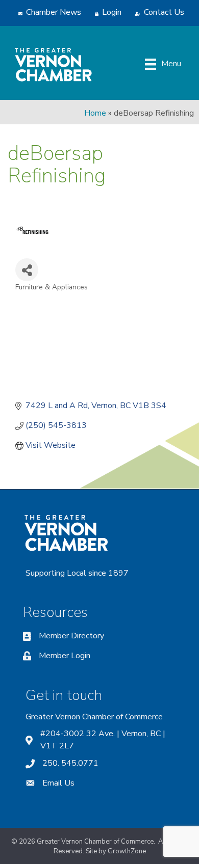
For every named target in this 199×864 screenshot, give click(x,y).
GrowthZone (127, 851)
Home (95, 113)
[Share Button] (26, 269)
